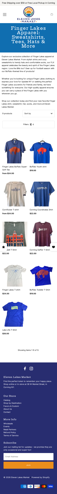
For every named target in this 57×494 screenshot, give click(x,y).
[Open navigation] (5, 14)
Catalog (7, 400)
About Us (8, 409)
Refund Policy (10, 432)
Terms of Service (11, 435)
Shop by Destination (12, 403)
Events (7, 426)
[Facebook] (25, 369)
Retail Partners (10, 429)
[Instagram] (31, 369)
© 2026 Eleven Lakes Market (16, 477)
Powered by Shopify (41, 477)
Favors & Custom (11, 406)
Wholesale (8, 423)
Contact (7, 412)
